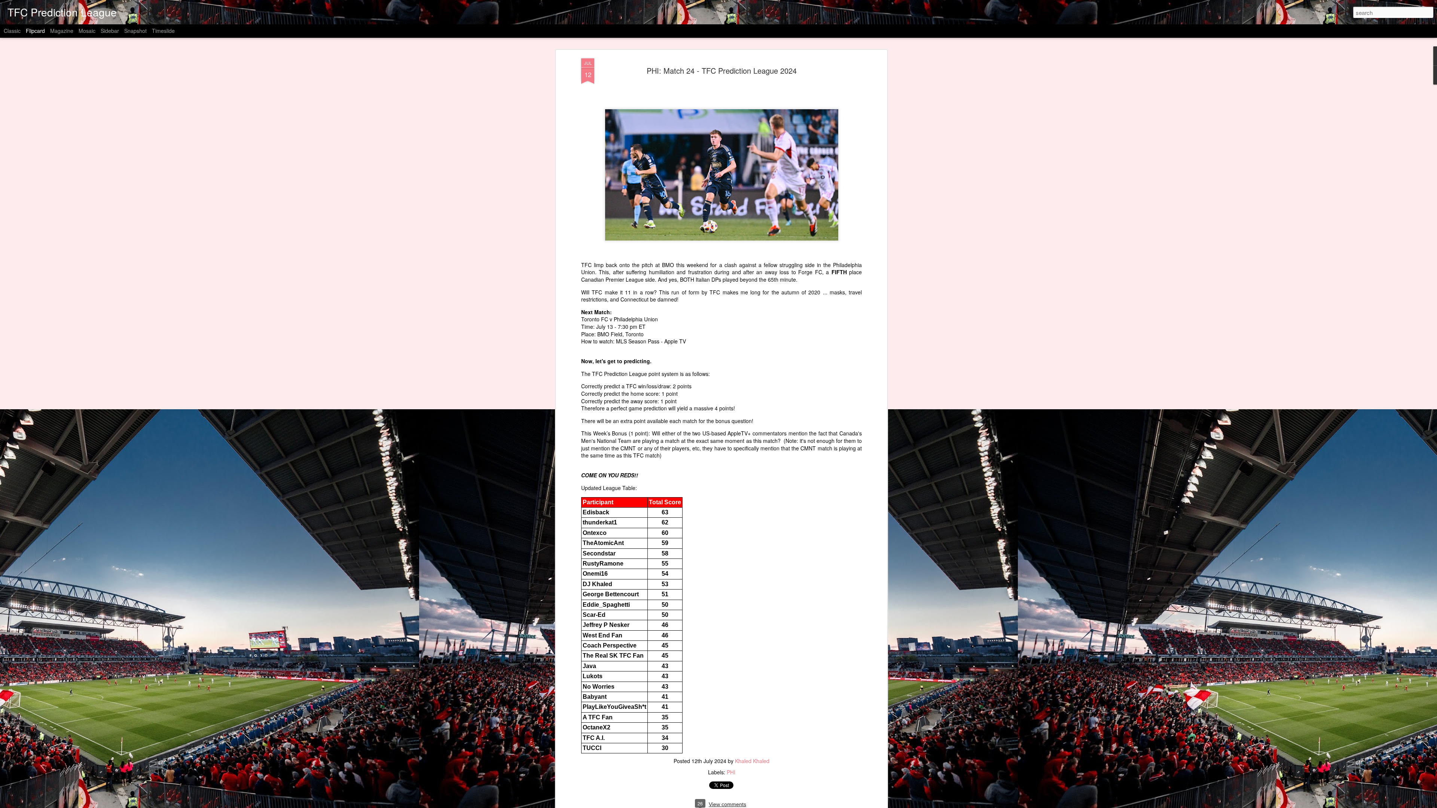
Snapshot (135, 30)
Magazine (61, 30)
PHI (731, 772)
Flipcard (35, 30)
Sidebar (110, 30)
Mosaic (87, 30)
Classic (12, 30)
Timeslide (163, 30)
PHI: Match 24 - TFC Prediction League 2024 (722, 70)
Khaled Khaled (752, 761)
